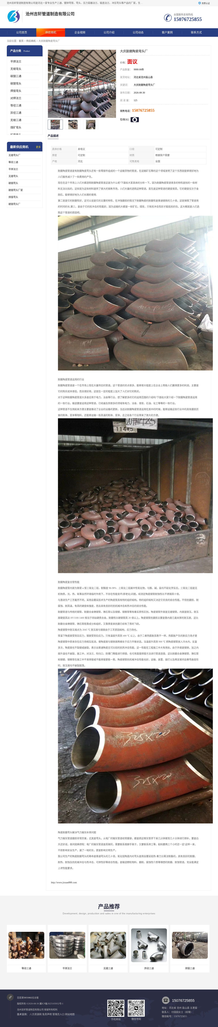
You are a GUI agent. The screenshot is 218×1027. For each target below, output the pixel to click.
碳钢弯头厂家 (16, 190)
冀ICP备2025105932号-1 (51, 1003)
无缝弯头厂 (14, 155)
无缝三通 (15, 120)
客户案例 (167, 32)
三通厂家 (190, 968)
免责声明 (47, 1014)
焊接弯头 (15, 90)
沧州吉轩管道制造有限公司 (30, 1009)
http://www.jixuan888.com (64, 882)
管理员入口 (58, 1014)
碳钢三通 (15, 76)
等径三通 (15, 105)
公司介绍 (109, 32)
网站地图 (70, 1014)
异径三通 (15, 112)
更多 (38, 147)
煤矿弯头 (15, 127)
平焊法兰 (15, 61)
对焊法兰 (15, 98)
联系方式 (196, 32)
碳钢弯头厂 (14, 204)
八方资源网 (36, 1014)
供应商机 (50, 32)
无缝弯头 (15, 68)
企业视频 (79, 32)
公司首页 (21, 32)
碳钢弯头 (15, 83)
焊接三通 (108, 968)
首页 (21, 41)
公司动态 (138, 32)
